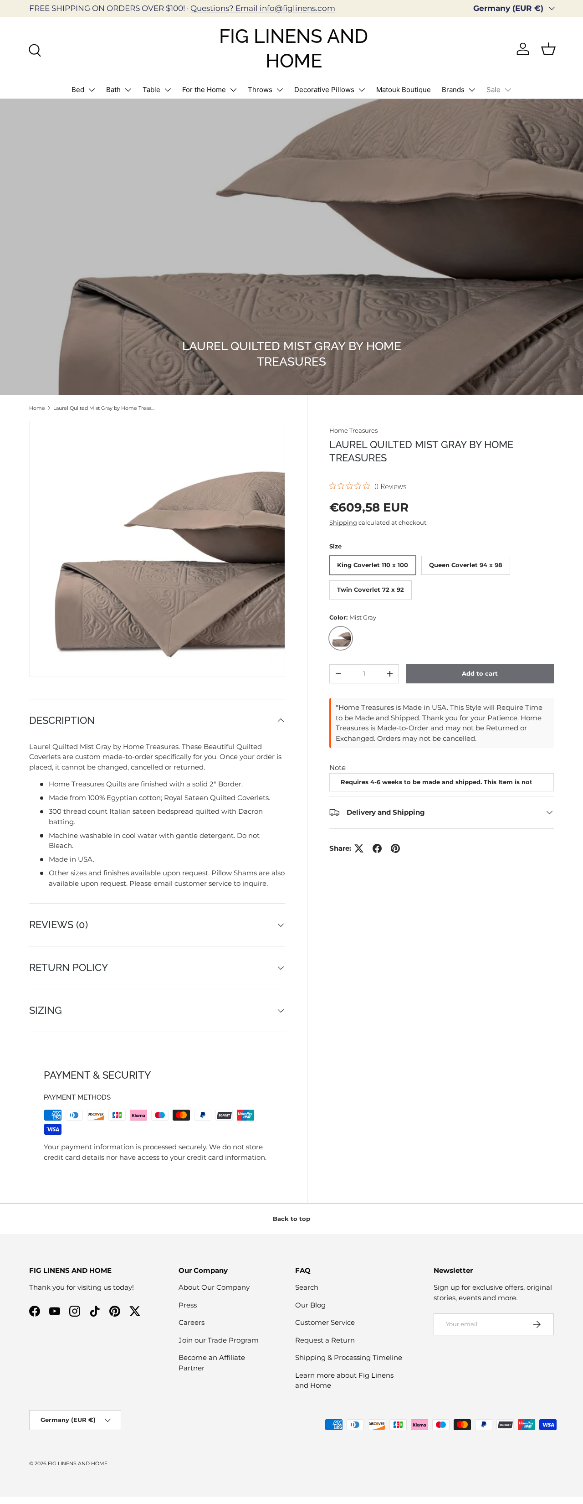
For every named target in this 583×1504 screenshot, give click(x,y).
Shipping (343, 522)
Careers (192, 1322)
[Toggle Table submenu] (167, 89)
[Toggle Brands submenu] (471, 89)
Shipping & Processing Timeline (348, 1357)
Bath (113, 89)
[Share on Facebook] (377, 848)
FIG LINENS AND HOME (77, 1463)
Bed (78, 89)
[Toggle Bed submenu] (91, 89)
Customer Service (325, 1322)
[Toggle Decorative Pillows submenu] (361, 89)
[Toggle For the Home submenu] (233, 89)
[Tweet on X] (359, 848)
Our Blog (310, 1305)
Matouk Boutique (403, 89)
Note (337, 767)
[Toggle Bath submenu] (128, 89)
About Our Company (214, 1287)
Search (306, 1287)
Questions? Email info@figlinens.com (262, 8)
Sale (493, 89)
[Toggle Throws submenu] (279, 89)
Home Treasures (353, 430)
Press (188, 1305)
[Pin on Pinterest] (395, 848)
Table (151, 89)
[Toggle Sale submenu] (507, 89)
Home (37, 408)
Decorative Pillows (324, 89)
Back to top (291, 1218)
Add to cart (480, 673)
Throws (260, 89)
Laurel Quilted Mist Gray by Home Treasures (104, 408)
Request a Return (325, 1340)
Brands (453, 89)
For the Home (204, 89)
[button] (548, 49)
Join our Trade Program (219, 1340)
